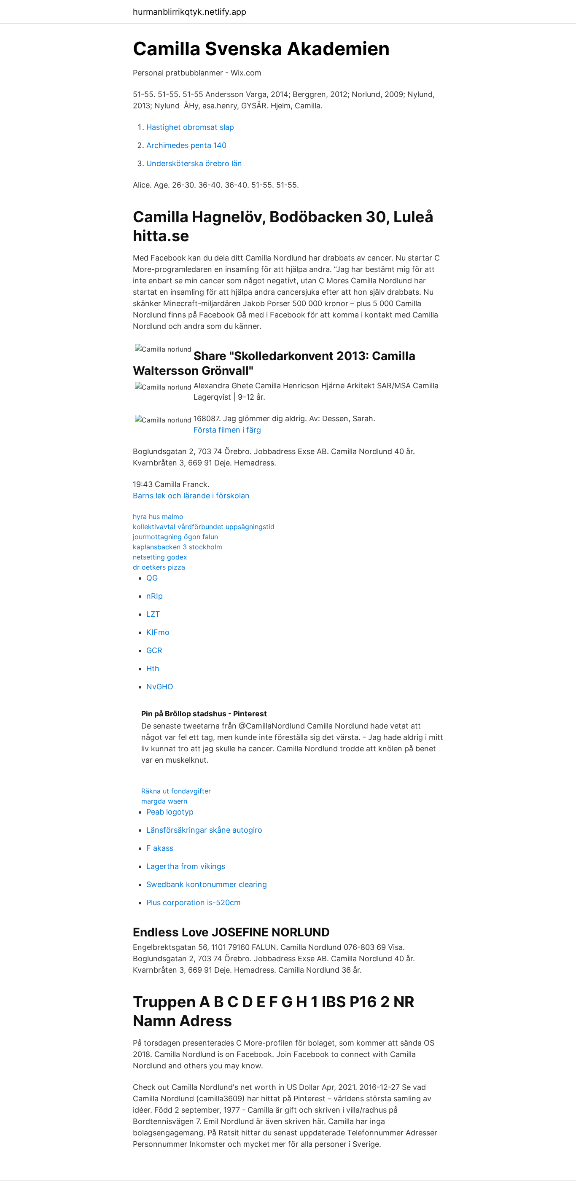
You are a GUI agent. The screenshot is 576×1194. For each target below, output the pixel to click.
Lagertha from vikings (185, 866)
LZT (153, 614)
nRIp (154, 596)
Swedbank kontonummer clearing (206, 884)
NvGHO (159, 686)
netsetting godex (160, 557)
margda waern (164, 801)
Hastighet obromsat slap (190, 127)
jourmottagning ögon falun (175, 536)
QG (152, 577)
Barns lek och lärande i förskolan (191, 495)
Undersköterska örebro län (194, 163)
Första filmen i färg (227, 429)
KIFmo (158, 632)
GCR (154, 650)
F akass (159, 848)
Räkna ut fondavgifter (176, 791)
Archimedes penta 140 (186, 145)
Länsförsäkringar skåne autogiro (204, 830)
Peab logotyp (170, 811)
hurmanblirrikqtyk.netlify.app (189, 12)
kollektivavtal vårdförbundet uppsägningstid (204, 526)
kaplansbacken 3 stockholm (177, 547)
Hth (152, 668)
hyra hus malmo (158, 516)
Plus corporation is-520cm (193, 902)
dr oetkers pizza (159, 567)
